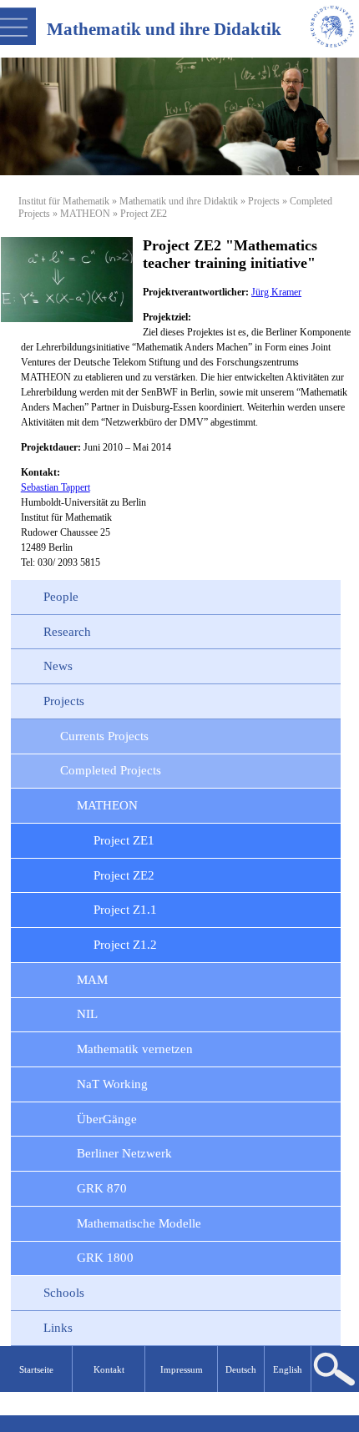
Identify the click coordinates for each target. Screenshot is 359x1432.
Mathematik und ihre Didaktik (178, 201)
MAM (92, 979)
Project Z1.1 (125, 909)
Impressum (181, 1369)
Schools (63, 1292)
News (58, 666)
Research (67, 631)
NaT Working (112, 1084)
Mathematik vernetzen (135, 1049)
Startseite (36, 1369)
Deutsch (240, 1369)
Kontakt (109, 1369)
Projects (264, 201)
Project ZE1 (124, 840)
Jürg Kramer (276, 292)
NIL (87, 1014)
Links (58, 1327)
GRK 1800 (105, 1257)
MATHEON (85, 213)
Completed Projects (110, 770)
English (287, 1369)
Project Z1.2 (125, 944)
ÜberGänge (107, 1119)
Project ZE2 (124, 875)
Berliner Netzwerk (124, 1153)
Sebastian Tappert (55, 487)
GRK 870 (102, 1188)
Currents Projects (104, 736)
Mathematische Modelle (139, 1223)
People (60, 596)
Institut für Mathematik (63, 201)
